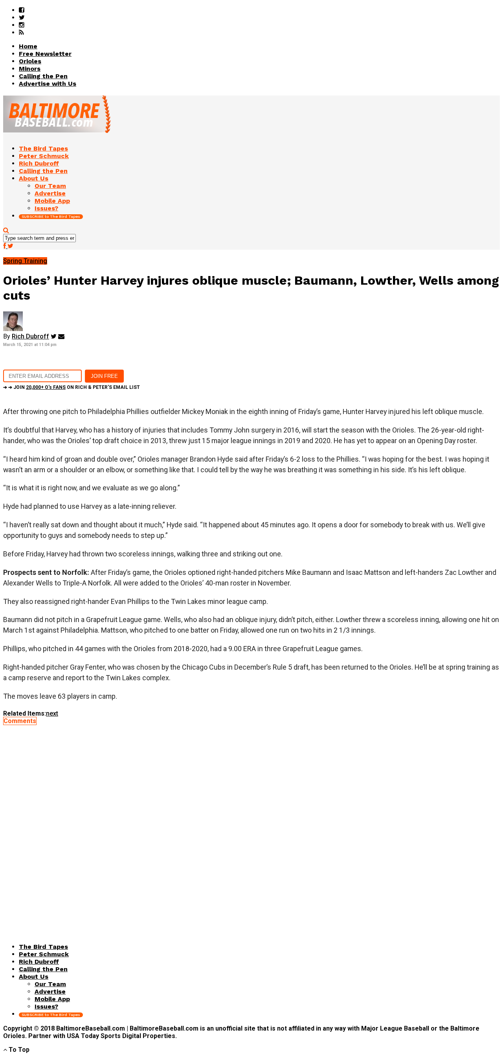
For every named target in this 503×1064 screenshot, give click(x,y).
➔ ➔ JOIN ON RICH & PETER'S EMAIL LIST (71, 387)
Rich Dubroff (30, 336)
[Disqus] (251, 823)
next (52, 713)
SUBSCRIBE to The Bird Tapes (51, 216)
